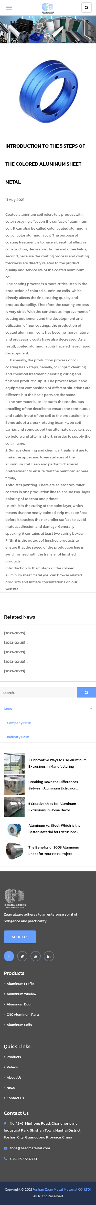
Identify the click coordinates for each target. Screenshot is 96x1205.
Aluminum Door (19, 1004)
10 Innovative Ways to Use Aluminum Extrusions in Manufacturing (57, 763)
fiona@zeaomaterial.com (30, 1148)
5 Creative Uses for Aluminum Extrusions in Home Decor (52, 807)
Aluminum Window (21, 994)
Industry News (18, 736)
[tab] (48, 708)
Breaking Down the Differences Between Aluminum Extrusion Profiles (53, 785)
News (8, 708)
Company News (19, 722)
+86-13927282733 (23, 1159)
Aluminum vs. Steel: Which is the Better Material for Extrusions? (54, 829)
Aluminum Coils (19, 1025)
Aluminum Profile (20, 983)
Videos (12, 1067)
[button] (48, 708)
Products (14, 1057)
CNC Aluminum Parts (23, 1014)
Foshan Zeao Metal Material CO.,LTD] (62, 1189)
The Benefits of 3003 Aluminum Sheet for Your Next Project (53, 850)
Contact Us (15, 1098)
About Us (20, 937)
